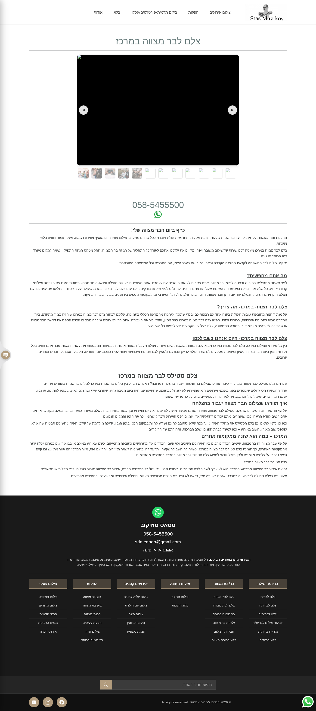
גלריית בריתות (268, 631)
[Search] (106, 684)
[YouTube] (34, 702)
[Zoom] (158, 110)
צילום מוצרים (48, 605)
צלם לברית (268, 596)
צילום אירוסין (136, 622)
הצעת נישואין (136, 631)
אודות (98, 12)
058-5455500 (158, 533)
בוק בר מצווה (92, 596)
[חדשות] (5, 355)
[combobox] (164, 684)
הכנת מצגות (92, 614)
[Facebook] (62, 702)
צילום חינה (136, 614)
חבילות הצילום (224, 631)
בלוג (117, 12)
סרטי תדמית (48, 614)
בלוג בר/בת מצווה (224, 640)
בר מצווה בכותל (224, 614)
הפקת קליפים (92, 622)
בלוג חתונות (180, 605)
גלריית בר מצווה (224, 622)
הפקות (193, 12)
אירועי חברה (48, 631)
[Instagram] (48, 702)
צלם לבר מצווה (276, 250)
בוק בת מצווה (92, 605)
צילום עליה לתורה (136, 596)
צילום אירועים (220, 12)
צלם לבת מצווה (224, 605)
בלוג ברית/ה (268, 640)
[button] (83, 110)
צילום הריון (92, 631)
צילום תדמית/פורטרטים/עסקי (154, 12)
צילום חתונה (180, 596)
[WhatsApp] (158, 512)
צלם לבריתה (267, 605)
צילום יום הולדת (136, 605)
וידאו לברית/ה (268, 614)
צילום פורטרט (48, 596)
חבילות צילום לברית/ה (268, 622)
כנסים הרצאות (48, 622)
